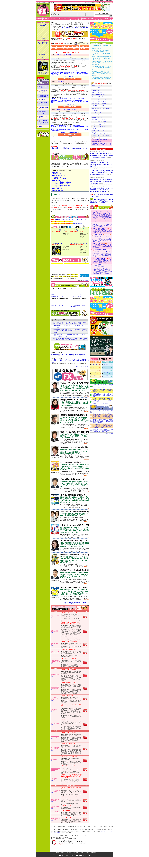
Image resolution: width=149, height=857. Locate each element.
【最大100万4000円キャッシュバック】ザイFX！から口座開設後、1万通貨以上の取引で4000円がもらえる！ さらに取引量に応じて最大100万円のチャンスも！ (102, 245)
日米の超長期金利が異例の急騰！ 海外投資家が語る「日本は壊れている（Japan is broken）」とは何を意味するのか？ (74, 544)
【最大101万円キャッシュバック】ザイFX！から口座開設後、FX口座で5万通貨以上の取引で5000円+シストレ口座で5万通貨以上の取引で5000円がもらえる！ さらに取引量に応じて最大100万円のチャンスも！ (102, 253)
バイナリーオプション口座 (98, 130)
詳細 (52, 617)
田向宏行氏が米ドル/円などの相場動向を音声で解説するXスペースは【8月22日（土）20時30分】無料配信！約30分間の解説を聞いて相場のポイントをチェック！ (74, 499)
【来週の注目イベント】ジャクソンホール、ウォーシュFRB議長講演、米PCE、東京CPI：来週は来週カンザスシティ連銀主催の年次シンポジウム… (103, 395)
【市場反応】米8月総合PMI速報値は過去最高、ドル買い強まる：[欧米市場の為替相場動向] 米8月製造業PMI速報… (103, 390)
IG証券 (40, 126)
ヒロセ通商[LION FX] (57, 243)
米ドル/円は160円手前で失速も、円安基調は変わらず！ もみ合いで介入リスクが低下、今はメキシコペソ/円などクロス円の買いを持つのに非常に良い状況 (74, 420)
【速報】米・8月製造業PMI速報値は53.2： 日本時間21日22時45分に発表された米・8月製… (103, 399)
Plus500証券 (54, 759)
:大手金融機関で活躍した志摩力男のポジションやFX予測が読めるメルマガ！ (68, 219)
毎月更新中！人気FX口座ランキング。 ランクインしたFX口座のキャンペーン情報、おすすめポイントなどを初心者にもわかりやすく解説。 (70, 339)
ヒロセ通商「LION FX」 (43, 108)
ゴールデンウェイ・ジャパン (55, 698)
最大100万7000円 (43, 61)
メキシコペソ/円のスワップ (98, 94)
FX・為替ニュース (96, 112)
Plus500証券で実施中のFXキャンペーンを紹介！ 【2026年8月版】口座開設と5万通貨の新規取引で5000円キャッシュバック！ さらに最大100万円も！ (74, 559)
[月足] (76, 274)
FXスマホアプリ (96, 115)
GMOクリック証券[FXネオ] (58, 230)
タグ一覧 (87, 849)
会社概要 (62, 849)
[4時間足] (76, 276)
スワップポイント (96, 90)
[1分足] (52, 276)
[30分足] (68, 276)
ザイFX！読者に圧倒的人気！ (43, 25)
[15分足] (64, 276)
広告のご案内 (93, 849)
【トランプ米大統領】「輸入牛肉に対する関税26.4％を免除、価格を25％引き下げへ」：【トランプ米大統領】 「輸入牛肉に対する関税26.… (103, 386)
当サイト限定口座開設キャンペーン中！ (43, 42)
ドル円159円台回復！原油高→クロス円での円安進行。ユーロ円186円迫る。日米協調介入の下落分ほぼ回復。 (74, 435)
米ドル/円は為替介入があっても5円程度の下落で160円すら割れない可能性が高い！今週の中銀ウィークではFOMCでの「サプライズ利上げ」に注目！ (74, 575)
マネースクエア (55, 779)
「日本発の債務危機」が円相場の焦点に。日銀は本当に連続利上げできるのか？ (74, 514)
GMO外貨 (54, 644)
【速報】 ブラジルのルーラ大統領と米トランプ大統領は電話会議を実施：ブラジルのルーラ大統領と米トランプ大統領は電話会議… (103, 402)
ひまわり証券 (55, 812)
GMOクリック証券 (55, 616)
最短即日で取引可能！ (67, 223)
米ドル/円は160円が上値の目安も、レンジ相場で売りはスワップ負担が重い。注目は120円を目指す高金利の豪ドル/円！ (74, 451)
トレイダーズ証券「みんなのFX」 (43, 91)
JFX (54, 710)
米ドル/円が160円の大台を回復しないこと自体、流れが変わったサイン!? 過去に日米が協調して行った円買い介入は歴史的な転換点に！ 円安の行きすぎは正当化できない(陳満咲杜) (103, 416)
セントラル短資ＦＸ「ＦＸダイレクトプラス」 (43, 122)
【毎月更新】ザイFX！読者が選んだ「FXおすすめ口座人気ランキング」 (69, 148)
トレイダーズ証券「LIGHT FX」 (43, 103)
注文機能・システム (97, 117)
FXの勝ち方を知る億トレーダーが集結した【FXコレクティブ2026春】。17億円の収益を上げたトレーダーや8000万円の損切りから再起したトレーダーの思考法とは (74, 592)
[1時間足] (72, 276)
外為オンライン (55, 652)
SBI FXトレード (42, 99)
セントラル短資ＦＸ (85, 280)
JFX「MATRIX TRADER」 (42, 112)
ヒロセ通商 (55, 675)
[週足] (72, 274)
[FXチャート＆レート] (84, 275)
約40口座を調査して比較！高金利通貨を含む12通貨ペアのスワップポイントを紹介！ (70, 326)
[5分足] (56, 276)
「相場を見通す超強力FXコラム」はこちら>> (76, 603)
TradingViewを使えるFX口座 (99, 121)
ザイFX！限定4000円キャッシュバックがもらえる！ (42, 56)
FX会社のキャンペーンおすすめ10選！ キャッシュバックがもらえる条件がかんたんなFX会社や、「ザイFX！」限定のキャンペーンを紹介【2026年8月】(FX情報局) (103, 426)
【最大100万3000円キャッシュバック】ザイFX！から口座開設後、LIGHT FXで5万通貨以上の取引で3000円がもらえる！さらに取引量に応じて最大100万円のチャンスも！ (102, 260)
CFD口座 (94, 128)
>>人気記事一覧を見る (108, 433)
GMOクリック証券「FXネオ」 (43, 87)
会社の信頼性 (95, 110)
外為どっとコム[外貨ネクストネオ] (78, 243)
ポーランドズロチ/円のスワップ (99, 101)
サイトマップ (82, 849)
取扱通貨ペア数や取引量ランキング (100, 108)
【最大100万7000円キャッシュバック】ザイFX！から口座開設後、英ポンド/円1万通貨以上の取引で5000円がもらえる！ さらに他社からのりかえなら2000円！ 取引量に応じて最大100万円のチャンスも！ (102, 238)
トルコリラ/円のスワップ (98, 92)
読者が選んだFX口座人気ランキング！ (101, 133)
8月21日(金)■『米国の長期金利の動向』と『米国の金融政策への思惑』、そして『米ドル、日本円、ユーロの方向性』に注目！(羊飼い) (103, 412)
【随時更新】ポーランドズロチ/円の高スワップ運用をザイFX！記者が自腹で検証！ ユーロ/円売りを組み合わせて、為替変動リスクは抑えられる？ (74, 467)
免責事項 (57, 849)
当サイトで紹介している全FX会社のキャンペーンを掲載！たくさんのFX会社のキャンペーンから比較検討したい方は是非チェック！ (70, 323)
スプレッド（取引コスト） (98, 87)
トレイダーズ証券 (55, 687)
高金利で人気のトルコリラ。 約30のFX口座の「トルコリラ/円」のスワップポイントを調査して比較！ (70, 335)
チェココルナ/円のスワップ (98, 97)
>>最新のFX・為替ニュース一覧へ (82, 366)
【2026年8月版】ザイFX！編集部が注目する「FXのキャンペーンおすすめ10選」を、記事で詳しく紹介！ (102, 47)
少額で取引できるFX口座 (98, 106)
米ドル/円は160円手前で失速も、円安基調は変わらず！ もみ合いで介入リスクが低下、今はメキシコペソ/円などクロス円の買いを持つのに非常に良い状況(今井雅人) (103, 421)
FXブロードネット (55, 723)
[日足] (68, 274)
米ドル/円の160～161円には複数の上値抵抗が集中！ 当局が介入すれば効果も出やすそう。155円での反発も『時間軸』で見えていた (74, 484)
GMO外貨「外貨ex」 (75, 230)
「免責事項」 (104, 833)
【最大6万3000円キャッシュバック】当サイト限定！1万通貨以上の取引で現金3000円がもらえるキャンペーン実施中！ (102, 224)
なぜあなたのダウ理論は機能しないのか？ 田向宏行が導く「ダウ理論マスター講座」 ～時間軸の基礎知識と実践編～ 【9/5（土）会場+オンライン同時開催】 (70, 331)
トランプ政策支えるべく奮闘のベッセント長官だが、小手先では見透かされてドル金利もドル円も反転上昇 (74, 403)
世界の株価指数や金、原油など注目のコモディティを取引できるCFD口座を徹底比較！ (101, 68)
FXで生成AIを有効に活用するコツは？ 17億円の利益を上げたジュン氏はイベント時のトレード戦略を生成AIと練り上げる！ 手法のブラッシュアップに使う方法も (74, 530)
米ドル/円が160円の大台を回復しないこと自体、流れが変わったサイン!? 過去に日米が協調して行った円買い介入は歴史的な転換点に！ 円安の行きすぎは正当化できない (74, 387)
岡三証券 (55, 807)
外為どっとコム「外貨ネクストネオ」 (43, 95)
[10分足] (60, 276)
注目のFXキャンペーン (97, 85)
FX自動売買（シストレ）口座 (99, 126)
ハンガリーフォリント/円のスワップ (100, 99)
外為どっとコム (55, 631)
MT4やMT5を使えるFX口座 (98, 124)
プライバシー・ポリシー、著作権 (72, 849)
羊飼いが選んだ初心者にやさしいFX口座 (102, 103)
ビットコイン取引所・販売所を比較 (100, 135)
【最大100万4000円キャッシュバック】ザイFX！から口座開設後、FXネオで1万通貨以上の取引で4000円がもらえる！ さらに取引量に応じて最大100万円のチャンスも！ (102, 230)
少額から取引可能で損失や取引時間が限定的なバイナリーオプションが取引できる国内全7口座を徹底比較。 (101, 58)
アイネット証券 (55, 791)
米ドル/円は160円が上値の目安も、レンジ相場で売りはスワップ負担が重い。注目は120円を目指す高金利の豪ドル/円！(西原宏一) (103, 430)
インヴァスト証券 (55, 748)
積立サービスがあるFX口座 (98, 119)
